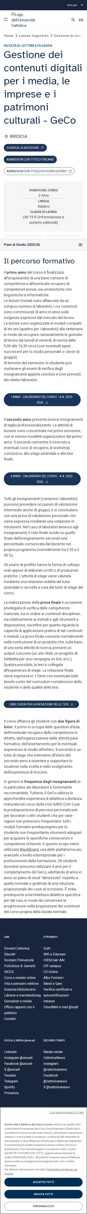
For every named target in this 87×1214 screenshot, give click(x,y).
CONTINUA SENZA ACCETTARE (66, 1112)
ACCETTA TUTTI (43, 1182)
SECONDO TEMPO (54, 1040)
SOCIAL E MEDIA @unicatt (19, 1040)
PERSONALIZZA (43, 1206)
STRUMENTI (50, 936)
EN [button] (81, 20)
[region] (43, 1160)
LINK (6, 936)
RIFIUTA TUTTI (43, 1194)
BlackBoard (29, 849)
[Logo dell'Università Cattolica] (27, 20)
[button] (73, 20)
